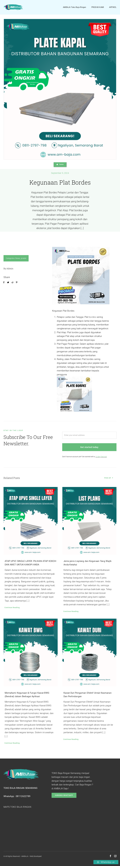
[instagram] (115, 856)
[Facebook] (4, 282)
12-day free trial (101, 457)
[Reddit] (12, 282)
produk (23, 258)
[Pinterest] (17, 282)
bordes (92, 317)
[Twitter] (8, 282)
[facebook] (110, 856)
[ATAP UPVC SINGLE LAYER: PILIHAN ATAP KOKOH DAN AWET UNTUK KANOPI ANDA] (31, 521)
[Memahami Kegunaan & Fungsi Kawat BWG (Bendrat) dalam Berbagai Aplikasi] (31, 652)
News (17, 258)
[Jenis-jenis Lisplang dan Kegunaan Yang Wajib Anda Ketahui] (89, 521)
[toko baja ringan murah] (13, 5)
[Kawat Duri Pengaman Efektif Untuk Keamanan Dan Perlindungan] (89, 652)
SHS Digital (46, 856)
